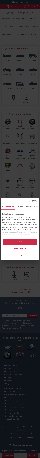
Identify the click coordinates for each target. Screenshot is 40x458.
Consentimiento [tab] (8, 207)
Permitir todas (20, 242)
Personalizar (18, 248)
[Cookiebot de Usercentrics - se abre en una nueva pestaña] (29, 201)
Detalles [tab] (20, 207)
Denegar (20, 255)
